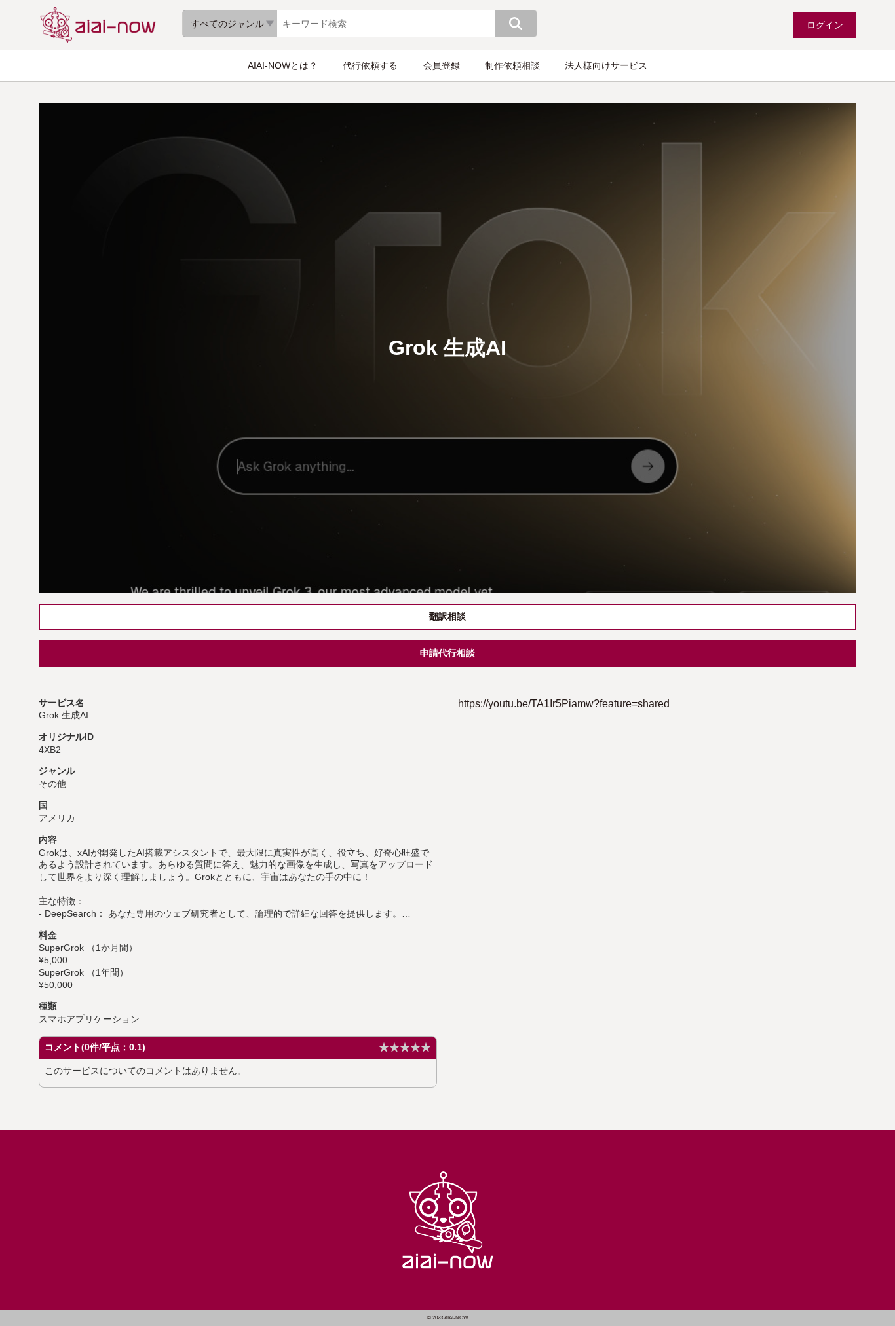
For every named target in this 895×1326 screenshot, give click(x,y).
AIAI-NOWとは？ (283, 65)
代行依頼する (370, 65)
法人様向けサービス (606, 65)
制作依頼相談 (512, 65)
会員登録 (441, 65)
